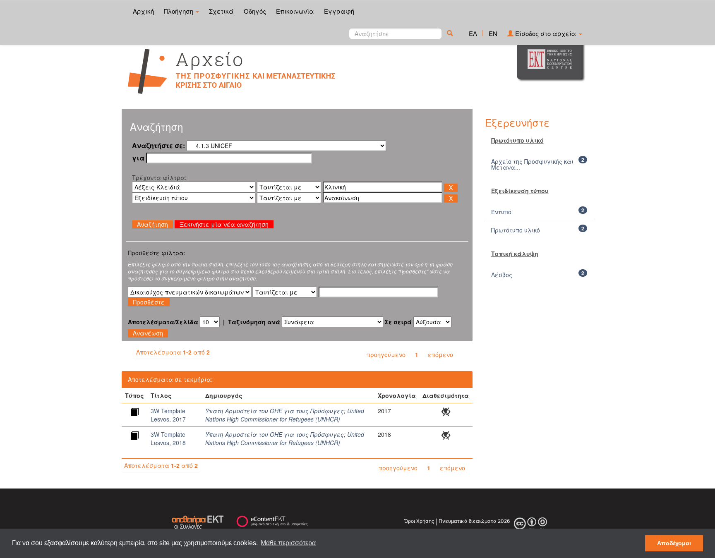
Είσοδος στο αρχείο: (545, 33)
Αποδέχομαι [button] (674, 543)
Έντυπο (501, 212)
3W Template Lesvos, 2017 (168, 415)
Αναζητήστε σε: (158, 145)
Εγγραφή (339, 11)
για (138, 158)
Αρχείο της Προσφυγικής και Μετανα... (532, 164)
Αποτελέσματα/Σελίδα (163, 322)
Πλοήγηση (179, 11)
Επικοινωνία (295, 11)
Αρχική (143, 11)
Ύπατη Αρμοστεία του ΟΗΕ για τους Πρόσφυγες (274, 411)
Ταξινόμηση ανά (254, 322)
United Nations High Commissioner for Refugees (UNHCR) (284, 415)
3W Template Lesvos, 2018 (168, 438)
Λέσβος (501, 275)
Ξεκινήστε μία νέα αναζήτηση (224, 224)
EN (493, 33)
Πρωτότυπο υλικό (515, 230)
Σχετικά (221, 11)
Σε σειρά (398, 322)
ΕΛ (473, 33)
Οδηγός (255, 11)
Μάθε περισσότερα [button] (288, 542)
